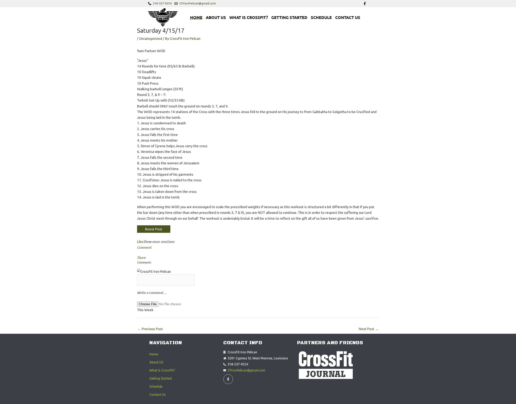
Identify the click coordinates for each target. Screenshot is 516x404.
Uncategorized (150, 38)
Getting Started (289, 17)
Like (140, 241)
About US (216, 17)
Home (196, 17)
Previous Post (150, 329)
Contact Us (347, 17)
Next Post (369, 329)
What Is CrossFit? (248, 17)
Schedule (321, 17)
